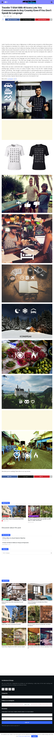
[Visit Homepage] (29, 2)
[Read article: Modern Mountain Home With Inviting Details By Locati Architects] (14, 592)
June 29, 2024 (31, 522)
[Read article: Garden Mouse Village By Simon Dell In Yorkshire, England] (14, 636)
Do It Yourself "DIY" (33, 516)
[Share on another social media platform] (51, 19)
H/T (15, 79)
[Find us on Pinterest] (13, 689)
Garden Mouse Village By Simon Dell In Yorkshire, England (13, 646)
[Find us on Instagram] (9, 689)
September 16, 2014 (6, 544)
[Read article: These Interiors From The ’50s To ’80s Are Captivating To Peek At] (40, 636)
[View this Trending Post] (2, 520)
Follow (27, 704)
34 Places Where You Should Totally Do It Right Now (13, 538)
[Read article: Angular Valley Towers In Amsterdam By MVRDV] (14, 511)
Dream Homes (6, 599)
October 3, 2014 (6, 539)
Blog (30, 599)
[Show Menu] (2, 2)
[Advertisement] (27, 32)
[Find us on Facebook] (3, 689)
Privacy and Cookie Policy (24, 736)
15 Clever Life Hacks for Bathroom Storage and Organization (15, 542)
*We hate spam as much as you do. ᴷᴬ (10, 725)
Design (4, 644)
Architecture (6, 516)
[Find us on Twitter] (6, 689)
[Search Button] (51, 2)
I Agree (34, 736)
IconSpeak (10, 79)
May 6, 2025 (6, 520)
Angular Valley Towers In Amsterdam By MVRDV (13, 518)
